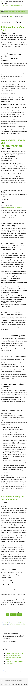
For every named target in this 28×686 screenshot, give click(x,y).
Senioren (19, 614)
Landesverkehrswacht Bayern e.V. (14, 655)
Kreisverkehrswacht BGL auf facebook (15, 653)
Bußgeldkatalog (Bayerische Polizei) (14, 661)
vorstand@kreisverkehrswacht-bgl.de (13, 5)
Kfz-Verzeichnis (9, 663)
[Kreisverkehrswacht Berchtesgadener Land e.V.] (14, 12)
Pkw (8, 614)
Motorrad (13, 614)
